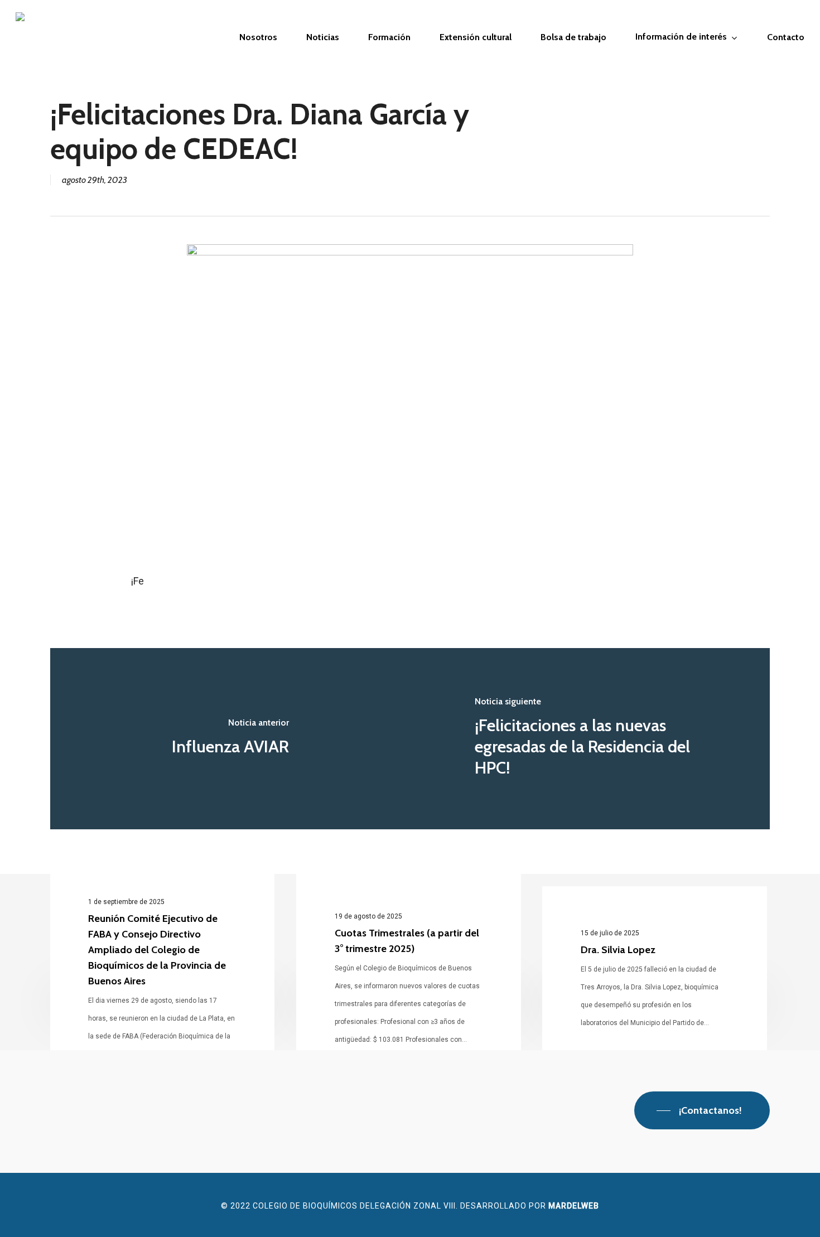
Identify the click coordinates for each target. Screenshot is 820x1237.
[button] (702, 1110)
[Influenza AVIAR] (230, 738)
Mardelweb (573, 1205)
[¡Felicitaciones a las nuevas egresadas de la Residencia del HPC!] (590, 738)
